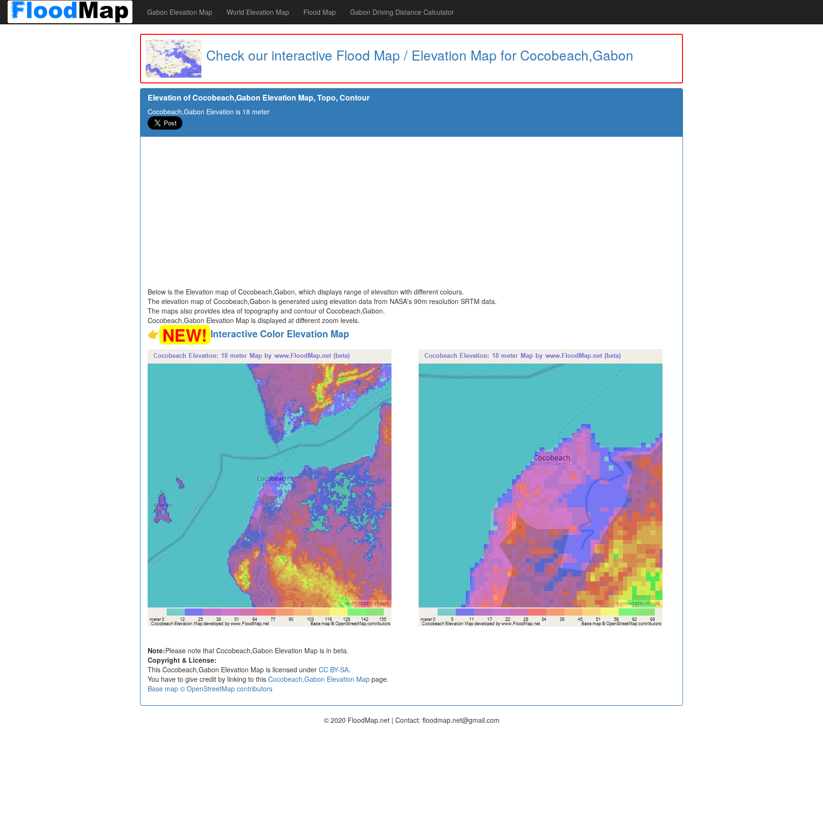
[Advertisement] (411, 215)
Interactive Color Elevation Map (280, 333)
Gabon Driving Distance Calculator (402, 12)
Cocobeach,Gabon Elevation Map (319, 679)
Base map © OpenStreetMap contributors (210, 688)
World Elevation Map (258, 12)
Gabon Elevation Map (179, 12)
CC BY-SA (334, 669)
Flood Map (319, 12)
